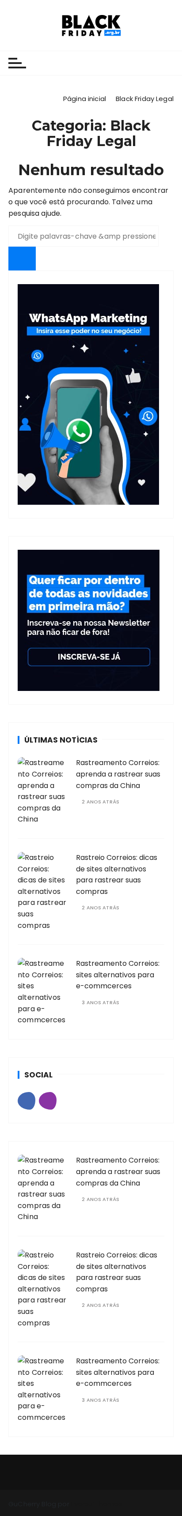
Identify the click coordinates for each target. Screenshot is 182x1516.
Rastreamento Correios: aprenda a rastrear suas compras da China (118, 774)
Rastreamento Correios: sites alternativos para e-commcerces (117, 974)
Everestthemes (96, 1503)
